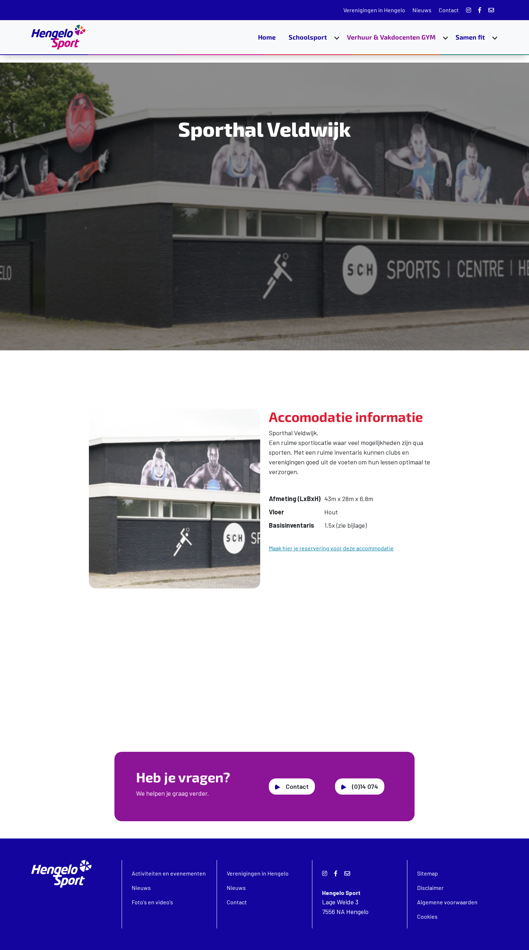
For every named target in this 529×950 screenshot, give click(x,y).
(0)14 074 (365, 786)
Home (267, 37)
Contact (449, 9)
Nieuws (421, 9)
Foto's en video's (152, 902)
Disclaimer (430, 887)
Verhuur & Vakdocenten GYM (391, 37)
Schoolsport (308, 37)
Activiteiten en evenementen (169, 873)
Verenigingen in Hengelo (374, 9)
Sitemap (427, 873)
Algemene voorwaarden (447, 902)
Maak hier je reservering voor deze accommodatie (331, 548)
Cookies (427, 916)
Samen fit (470, 37)
